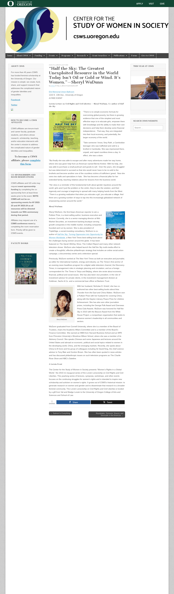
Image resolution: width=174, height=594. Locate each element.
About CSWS (22, 55)
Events (52, 55)
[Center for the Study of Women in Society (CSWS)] (87, 30)
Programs (66, 55)
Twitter (14, 105)
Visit (151, 3)
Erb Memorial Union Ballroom (61, 92)
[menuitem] (141, 3)
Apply (139, 3)
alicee (53, 86)
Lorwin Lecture (61, 65)
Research (81, 55)
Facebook (15, 100)
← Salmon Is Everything (60, 413)
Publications (119, 55)
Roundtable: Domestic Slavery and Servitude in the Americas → (109, 414)
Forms (134, 55)
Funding (38, 55)
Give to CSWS (147, 55)
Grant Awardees (99, 55)
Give (162, 3)
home (9, 55)
